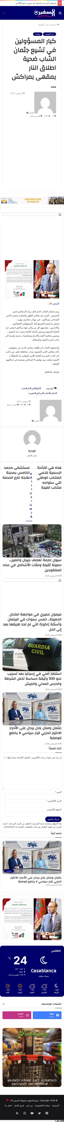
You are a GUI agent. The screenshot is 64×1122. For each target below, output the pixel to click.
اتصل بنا (8, 1105)
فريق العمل (19, 1105)
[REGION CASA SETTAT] (32, 279)
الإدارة (31, 113)
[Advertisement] (32, 154)
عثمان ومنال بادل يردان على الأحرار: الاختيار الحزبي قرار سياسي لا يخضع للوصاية (36, 879)
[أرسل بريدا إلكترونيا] (27, 113)
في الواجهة (43, 24)
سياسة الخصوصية (42, 1105)
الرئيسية (53, 24)
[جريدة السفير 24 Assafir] (44, 13)
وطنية (37, 34)
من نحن (29, 1105)
